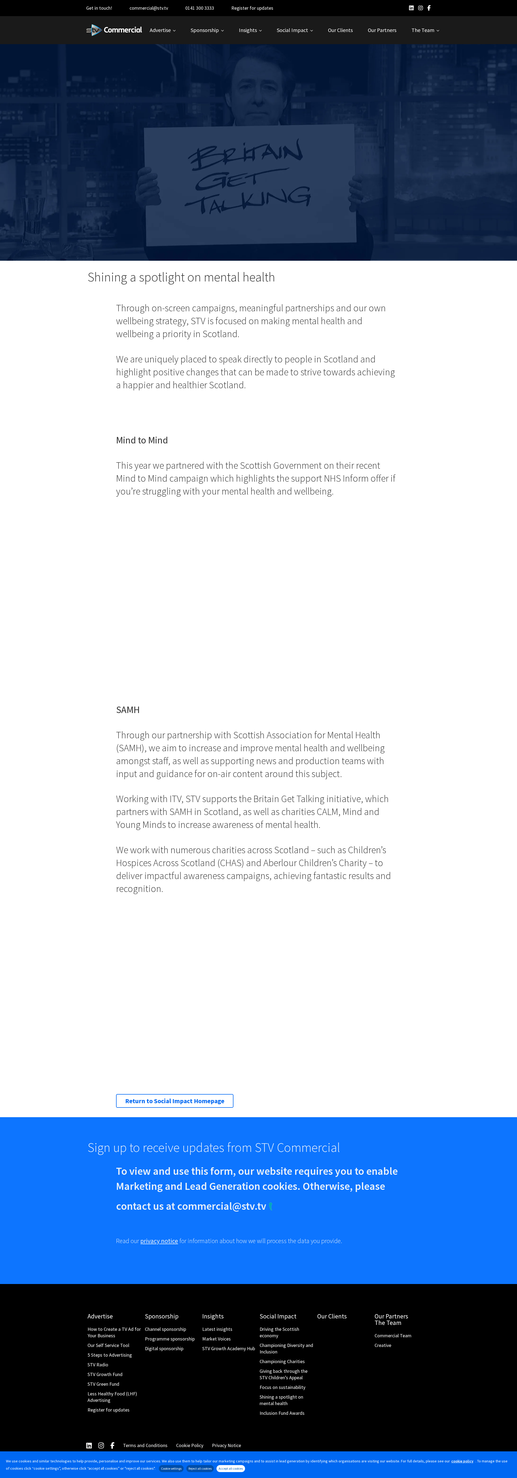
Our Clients (332, 1316)
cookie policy (462, 1461)
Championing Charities (282, 1361)
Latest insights (217, 1329)
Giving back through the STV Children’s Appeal (284, 1374)
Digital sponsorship (164, 1348)
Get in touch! (99, 8)
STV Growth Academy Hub (228, 1348)
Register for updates (252, 8)
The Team (388, 1322)
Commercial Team (393, 1335)
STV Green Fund (103, 1384)
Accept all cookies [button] (231, 1468)
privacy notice (159, 1241)
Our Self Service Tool (108, 1345)
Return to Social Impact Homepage (174, 1101)
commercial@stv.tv (149, 8)
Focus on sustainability (282, 1387)
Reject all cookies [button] (200, 1468)
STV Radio (98, 1364)
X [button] (512, 1456)
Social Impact (278, 1316)
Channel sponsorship (165, 1329)
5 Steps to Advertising (110, 1355)
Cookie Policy (189, 1445)
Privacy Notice (226, 1445)
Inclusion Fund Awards (282, 1413)
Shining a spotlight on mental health (281, 1400)
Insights (213, 1316)
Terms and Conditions (145, 1445)
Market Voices (216, 1339)
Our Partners (391, 1316)
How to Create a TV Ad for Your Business (114, 1332)
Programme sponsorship (170, 1339)
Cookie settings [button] (171, 1468)
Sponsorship (162, 1316)
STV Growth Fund (105, 1374)
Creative (383, 1345)
